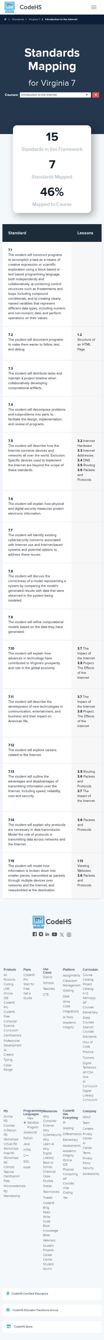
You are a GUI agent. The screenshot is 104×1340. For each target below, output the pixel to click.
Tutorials (88, 1058)
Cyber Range (8, 1067)
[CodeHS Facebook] (35, 935)
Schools (48, 983)
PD (6, 1111)
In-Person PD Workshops (11, 1134)
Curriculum (90, 969)
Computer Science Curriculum (11, 1025)
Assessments (72, 1146)
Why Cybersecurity (52, 1132)
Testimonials (51, 1192)
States (47, 1186)
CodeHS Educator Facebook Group (35, 1310)
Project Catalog (88, 986)
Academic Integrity (69, 1025)
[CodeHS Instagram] (41, 935)
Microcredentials (15, 1186)
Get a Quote (27, 996)
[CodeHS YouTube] (54, 935)
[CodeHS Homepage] (25, 7)
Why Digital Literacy (48, 1153)
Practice (88, 1052)
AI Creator (9, 1052)
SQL (26, 1161)
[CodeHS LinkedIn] (47, 935)
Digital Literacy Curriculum (90, 1095)
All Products (9, 977)
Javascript (30, 1132)
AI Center (87, 1145)
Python (28, 1138)
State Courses (88, 1020)
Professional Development (13, 1043)
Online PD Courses (9, 1121)
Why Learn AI (48, 1142)
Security (88, 1168)
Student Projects (48, 1248)
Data (66, 996)
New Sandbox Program (33, 1122)
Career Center (47, 1257)
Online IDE (8, 996)
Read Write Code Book (46, 1219)
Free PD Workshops (11, 1155)
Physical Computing (70, 1172)
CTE (46, 995)
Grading (68, 990)
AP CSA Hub (88, 1074)
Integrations (71, 1011)
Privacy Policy (87, 1160)
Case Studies (48, 1178)
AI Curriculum (90, 1084)
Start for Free (28, 986)
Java (26, 1144)
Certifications (12, 1035)
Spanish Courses (88, 1029)
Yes (65, 1198)
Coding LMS (8, 986)
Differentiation (72, 1134)
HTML (27, 1150)
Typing (8, 1060)
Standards (18, 19)
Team (86, 1123)
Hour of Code (87, 1044)
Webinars (49, 1240)
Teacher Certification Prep (12, 1176)
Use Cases (47, 971)
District (47, 977)
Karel (26, 1167)
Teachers (49, 989)
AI (64, 1122)
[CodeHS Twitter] (61, 935)
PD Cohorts (9, 1165)
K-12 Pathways (89, 996)
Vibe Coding (68, 1190)
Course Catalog (88, 977)
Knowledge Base (50, 1233)
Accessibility (91, 1174)
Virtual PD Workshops (11, 1146)
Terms (86, 1153)
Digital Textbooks (89, 1065)
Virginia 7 (34, 19)
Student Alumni (48, 1266)
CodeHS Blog (48, 1205)
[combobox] (55, 95)
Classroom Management (72, 983)
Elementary (90, 1012)
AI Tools (68, 1017)
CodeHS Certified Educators (30, 1294)
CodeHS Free (9, 1014)
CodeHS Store (23, 1327)
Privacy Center (87, 1136)
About (87, 1117)
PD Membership (12, 1193)
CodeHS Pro (9, 1005)
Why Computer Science (49, 1121)
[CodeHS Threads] (69, 935)
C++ (26, 1156)
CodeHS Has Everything (70, 1114)
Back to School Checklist (49, 1167)
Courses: (12, 95)
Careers (88, 1129)
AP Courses (88, 1005)
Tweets (47, 1198)
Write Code (66, 1004)
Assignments (71, 975)
